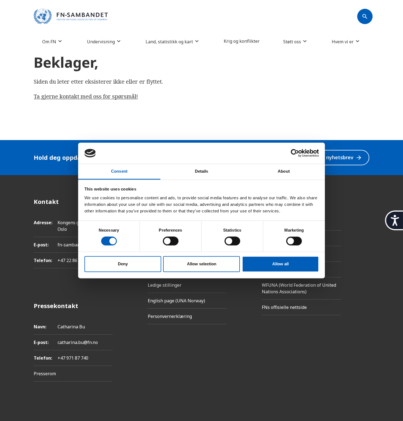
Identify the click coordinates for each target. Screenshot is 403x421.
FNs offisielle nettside (284, 307)
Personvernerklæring (170, 316)
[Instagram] (365, 216)
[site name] (71, 17)
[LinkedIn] (365, 232)
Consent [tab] (119, 171)
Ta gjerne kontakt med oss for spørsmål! (86, 96)
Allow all (280, 263)
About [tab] (284, 171)
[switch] (170, 241)
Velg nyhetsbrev (338, 157)
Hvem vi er (343, 41)
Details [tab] (201, 171)
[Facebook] (365, 201)
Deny (123, 263)
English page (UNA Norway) (176, 301)
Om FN (49, 41)
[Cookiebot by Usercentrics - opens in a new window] (295, 153)
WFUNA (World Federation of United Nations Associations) (299, 288)
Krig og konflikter (242, 41)
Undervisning (101, 41)
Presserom (45, 374)
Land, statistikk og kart (169, 41)
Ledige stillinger (164, 285)
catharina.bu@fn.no (78, 342)
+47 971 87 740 (73, 358)
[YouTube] (365, 262)
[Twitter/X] (365, 247)
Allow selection (201, 263)
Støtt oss (292, 41)
